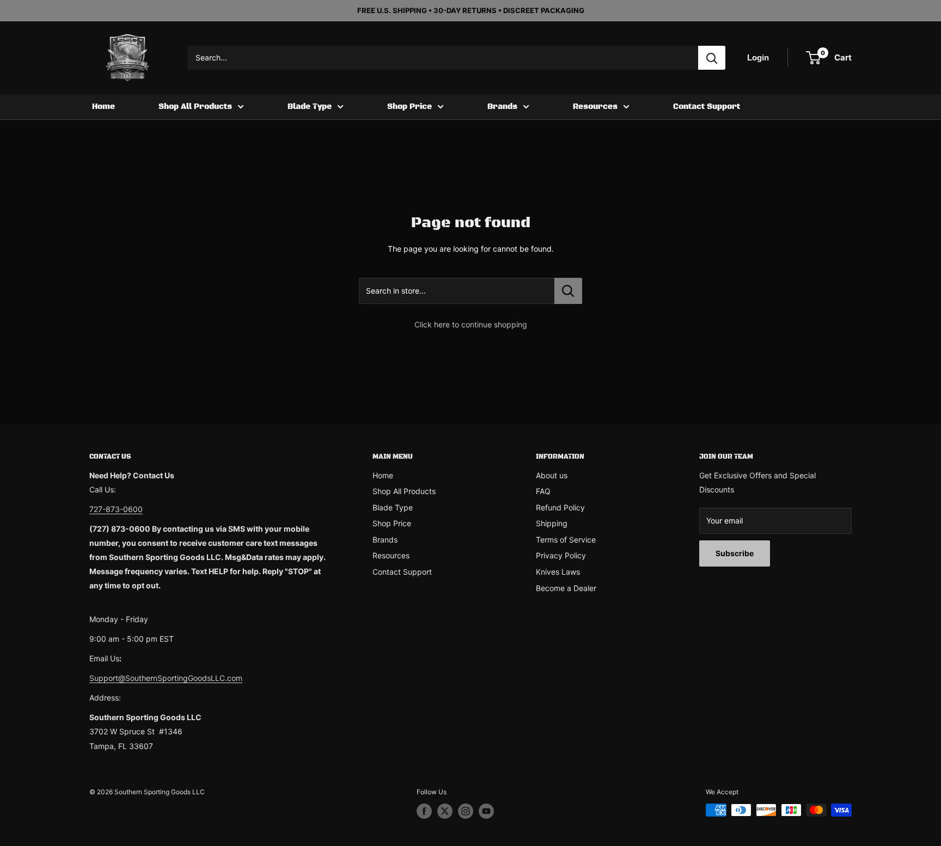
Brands (502, 107)
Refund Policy (560, 507)
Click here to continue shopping (470, 324)
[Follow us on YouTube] (486, 811)
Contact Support (706, 107)
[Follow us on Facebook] (424, 811)
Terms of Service (566, 539)
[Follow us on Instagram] (465, 811)
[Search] (711, 58)
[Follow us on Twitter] (445, 811)
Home (103, 107)
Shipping (551, 523)
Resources (595, 107)
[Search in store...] (568, 291)
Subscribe (735, 553)
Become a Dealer (566, 588)
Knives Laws (558, 571)
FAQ (543, 491)
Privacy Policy (561, 555)
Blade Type (310, 107)
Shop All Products (195, 107)
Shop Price (409, 107)
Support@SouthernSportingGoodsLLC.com (165, 678)
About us (551, 475)
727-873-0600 (116, 509)
